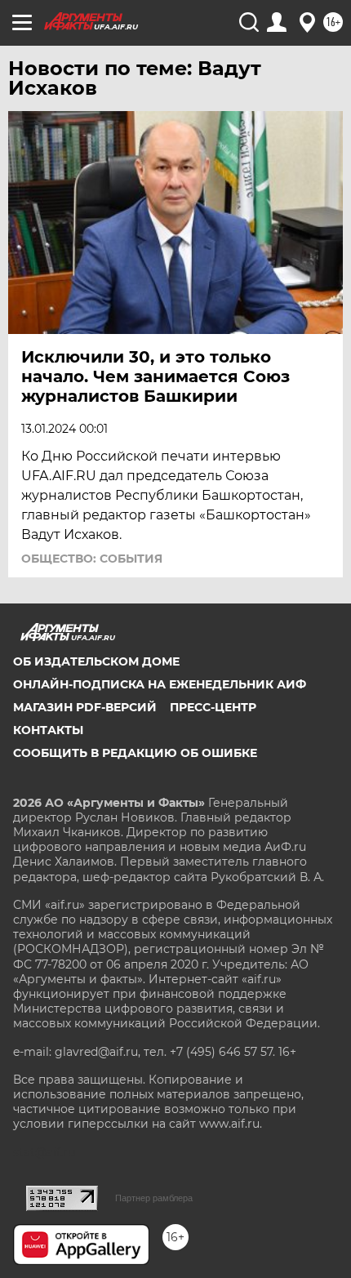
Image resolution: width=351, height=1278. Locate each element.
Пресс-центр (213, 707)
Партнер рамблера (154, 1198)
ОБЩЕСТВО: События (91, 558)
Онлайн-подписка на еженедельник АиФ (159, 684)
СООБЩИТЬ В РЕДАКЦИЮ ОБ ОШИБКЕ (135, 753)
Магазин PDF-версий (85, 707)
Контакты (48, 730)
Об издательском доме (96, 661)
